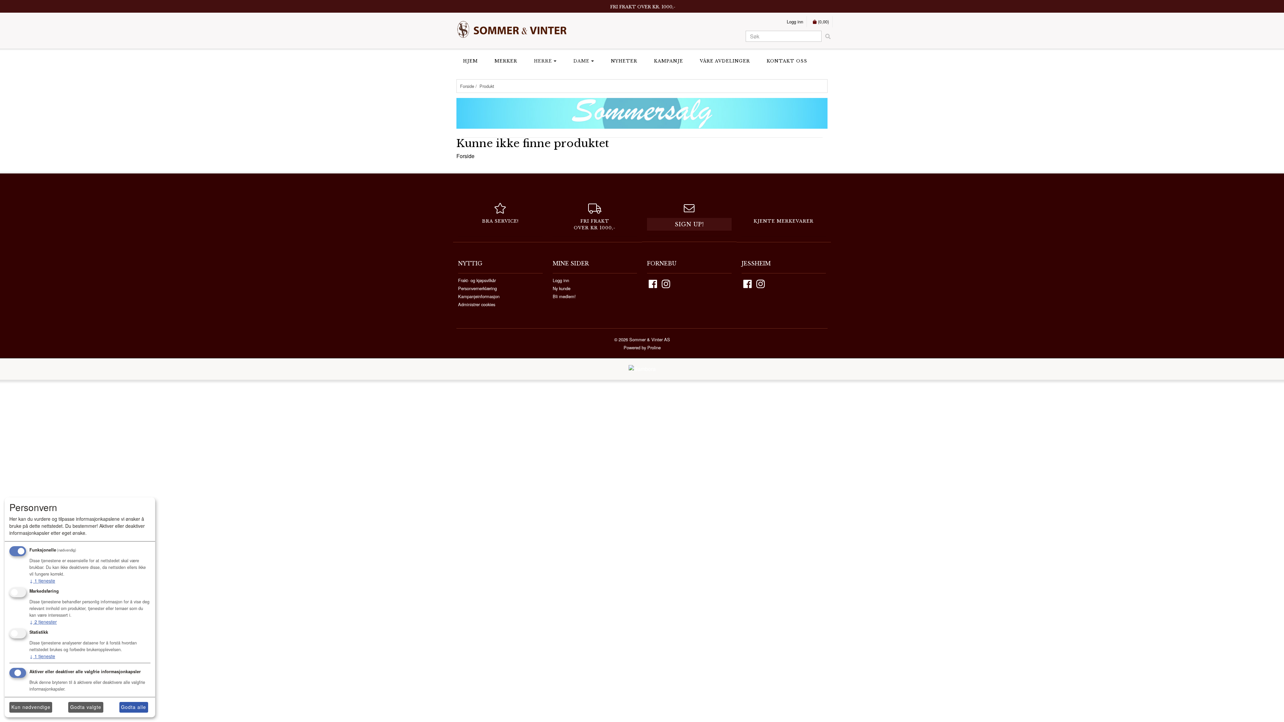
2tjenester (43, 621)
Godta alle (133, 707)
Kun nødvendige (30, 707)
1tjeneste (42, 580)
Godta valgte (85, 707)
